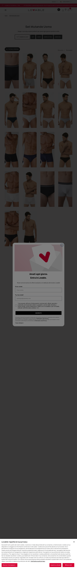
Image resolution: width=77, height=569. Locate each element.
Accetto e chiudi (55, 565)
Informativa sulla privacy (38, 561)
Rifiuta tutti (68, 565)
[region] (38, 554)
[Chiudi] (74, 542)
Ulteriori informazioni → (9, 565)
